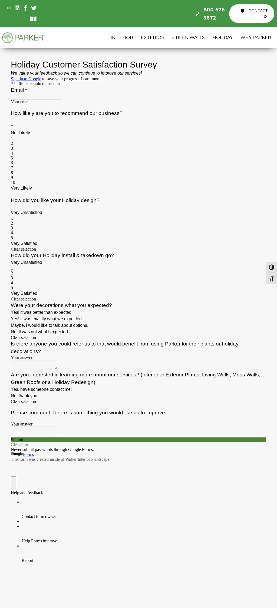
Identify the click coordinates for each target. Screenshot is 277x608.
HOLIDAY (223, 37)
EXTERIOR (152, 37)
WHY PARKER (255, 37)
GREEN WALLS (188, 37)
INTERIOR (122, 37)
